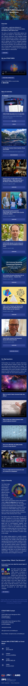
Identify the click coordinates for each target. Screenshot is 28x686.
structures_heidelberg (11, 655)
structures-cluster (10, 666)
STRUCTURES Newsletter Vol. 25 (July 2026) (13, 114)
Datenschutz (16, 682)
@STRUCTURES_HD (10, 660)
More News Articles (14, 351)
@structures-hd (9, 649)
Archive (14, 124)
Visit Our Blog (5, 591)
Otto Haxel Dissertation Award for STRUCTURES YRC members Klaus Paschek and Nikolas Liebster (13, 212)
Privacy (12, 682)
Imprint (2, 682)
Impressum (7, 682)
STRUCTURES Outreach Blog (8, 77)
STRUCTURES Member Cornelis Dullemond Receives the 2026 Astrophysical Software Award (13, 245)
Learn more (5, 52)
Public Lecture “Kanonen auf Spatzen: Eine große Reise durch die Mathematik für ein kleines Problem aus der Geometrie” (13, 307)
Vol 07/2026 (14, 121)
